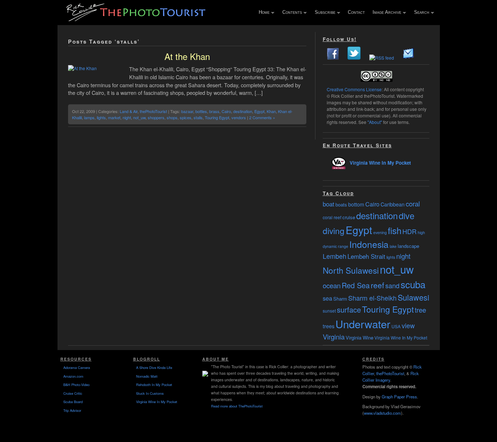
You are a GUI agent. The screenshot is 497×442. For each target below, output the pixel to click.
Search (420, 12)
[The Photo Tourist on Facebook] (333, 58)
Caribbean (393, 204)
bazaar (187, 111)
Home (262, 12)
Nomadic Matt (147, 376)
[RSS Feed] (381, 58)
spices (185, 117)
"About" (374, 122)
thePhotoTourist (153, 111)
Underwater (362, 323)
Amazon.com (73, 376)
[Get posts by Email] (408, 58)
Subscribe (323, 12)
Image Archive (385, 12)
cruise (348, 217)
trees (328, 326)
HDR (409, 231)
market (114, 117)
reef (377, 285)
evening (380, 232)
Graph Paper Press (399, 396)
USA (396, 326)
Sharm (340, 298)
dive (406, 215)
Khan (271, 111)
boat (328, 204)
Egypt (259, 111)
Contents (290, 12)
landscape (408, 245)
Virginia (334, 336)
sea (327, 298)
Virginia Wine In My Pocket (380, 162)
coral (413, 203)
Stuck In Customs (150, 393)
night (127, 117)
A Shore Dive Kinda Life (154, 367)
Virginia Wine (359, 337)
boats (341, 204)
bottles (201, 111)
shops (172, 117)
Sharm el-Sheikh (372, 297)
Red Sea (356, 285)
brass (214, 111)
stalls (198, 117)
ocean (332, 285)
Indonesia (369, 244)
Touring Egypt (217, 117)
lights (101, 117)
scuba (413, 284)
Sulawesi (413, 297)
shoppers (156, 117)
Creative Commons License (354, 89)
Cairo (226, 111)
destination (242, 111)
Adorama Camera (76, 367)
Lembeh (334, 256)
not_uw (139, 117)
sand (392, 285)
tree (420, 309)
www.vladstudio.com (382, 413)
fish (394, 230)
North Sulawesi (351, 270)
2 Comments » (262, 117)
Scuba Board (73, 401)
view (408, 325)
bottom (356, 204)
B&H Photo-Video (76, 384)
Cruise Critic (72, 393)
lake (393, 246)
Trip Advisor (72, 410)
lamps (89, 117)
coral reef (332, 217)
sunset (329, 311)
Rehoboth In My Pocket (154, 384)
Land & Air (129, 111)
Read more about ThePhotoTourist (237, 406)
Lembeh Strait (366, 256)
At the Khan (187, 56)
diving (334, 230)
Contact (356, 12)
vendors (238, 117)
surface (349, 309)
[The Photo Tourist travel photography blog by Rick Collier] (137, 19)
